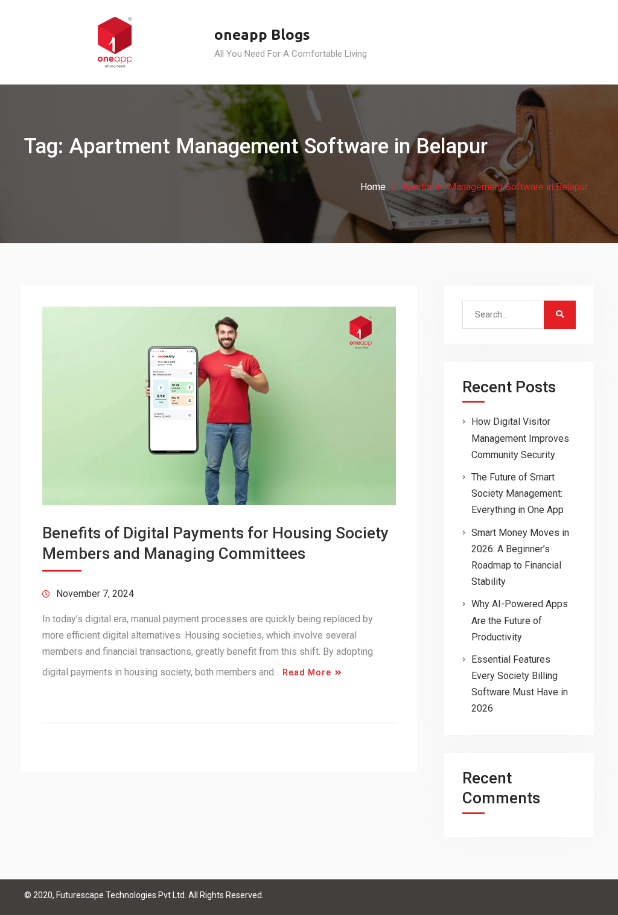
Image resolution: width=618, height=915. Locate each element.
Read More (306, 672)
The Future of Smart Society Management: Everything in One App (517, 493)
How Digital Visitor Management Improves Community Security (520, 438)
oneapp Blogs (262, 35)
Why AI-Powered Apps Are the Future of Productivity (519, 620)
